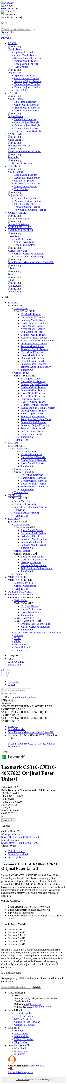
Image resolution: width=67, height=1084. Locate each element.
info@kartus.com (32, 1004)
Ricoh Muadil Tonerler (32, 355)
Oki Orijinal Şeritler (24, 204)
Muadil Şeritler (15, 171)
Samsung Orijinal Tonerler (27, 81)
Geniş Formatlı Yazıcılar (20, 163)
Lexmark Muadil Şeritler (27, 177)
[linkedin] (19, 1054)
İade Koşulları (15, 857)
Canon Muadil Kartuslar (26, 104)
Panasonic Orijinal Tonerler (35, 425)
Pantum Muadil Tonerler (33, 364)
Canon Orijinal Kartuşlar (27, 122)
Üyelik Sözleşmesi (23, 1016)
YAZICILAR (15, 134)
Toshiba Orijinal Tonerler (34, 428)
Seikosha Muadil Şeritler (33, 545)
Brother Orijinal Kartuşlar (27, 125)
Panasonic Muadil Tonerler (34, 349)
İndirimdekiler (21, 1036)
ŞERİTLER (14, 166)
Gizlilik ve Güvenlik (24, 1024)
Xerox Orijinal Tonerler (33, 396)
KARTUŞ (13, 93)
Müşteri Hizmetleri (24, 1039)
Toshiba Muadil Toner (32, 346)
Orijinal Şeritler (16, 195)
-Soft (19, 1079)
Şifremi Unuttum (27, 697)
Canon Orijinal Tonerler (26, 78)
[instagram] (20, 1051)
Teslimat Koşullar (23, 1013)
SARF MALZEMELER (20, 230)
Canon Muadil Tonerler (26, 55)
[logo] (33, 23)
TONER (12, 43)
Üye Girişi (13, 681)
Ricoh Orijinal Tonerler (33, 413)
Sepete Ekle (8, 820)
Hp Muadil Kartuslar (25, 101)
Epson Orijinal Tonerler (33, 393)
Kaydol (36, 987)
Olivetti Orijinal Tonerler (33, 422)
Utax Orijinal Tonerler (32, 434)
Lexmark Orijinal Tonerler (34, 404)
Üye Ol (5, 673)
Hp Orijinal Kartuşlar (25, 119)
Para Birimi (7, 17)
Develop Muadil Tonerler (34, 343)
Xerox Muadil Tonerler (33, 328)
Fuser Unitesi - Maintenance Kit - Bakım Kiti (31, 262)
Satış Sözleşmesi (22, 1018)
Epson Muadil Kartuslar (26, 110)
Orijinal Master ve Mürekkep (29, 253)
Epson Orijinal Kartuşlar (26, 128)
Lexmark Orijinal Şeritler (27, 207)
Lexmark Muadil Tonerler (34, 334)
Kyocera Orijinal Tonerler (34, 401)
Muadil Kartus (15, 98)
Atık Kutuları (14, 285)
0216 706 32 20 (43, 1007)
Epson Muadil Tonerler (26, 63)
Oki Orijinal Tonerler (31, 399)
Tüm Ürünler (21, 66)
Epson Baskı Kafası (24, 244)
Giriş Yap (6, 670)
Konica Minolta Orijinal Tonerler (38, 407)
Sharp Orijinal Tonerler (33, 416)
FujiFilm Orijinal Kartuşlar (28, 131)
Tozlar (11, 274)
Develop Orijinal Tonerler (34, 410)
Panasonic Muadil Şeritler (27, 183)
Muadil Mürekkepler (18, 218)
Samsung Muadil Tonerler (27, 58)
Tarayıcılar (13, 157)
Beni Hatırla (11, 697)
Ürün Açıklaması (16, 851)
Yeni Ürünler (21, 1033)
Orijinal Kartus (15, 116)
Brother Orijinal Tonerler (27, 84)
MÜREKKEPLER (17, 212)
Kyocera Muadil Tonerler (34, 337)
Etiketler (12, 268)
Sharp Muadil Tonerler (32, 358)
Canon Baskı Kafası (24, 242)
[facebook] (20, 1048)
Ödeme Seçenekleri (18, 854)
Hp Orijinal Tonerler (24, 75)
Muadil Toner (15, 49)
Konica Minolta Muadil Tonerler (37, 340)
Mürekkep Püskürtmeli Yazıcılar (24, 151)
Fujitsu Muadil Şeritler (25, 186)
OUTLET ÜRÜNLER (20, 227)
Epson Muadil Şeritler (25, 174)
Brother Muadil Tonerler (26, 61)
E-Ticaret (25, 1079)
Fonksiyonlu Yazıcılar (19, 145)
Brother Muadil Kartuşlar (27, 107)
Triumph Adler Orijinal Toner (36, 419)
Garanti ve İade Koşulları (27, 1021)
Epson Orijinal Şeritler (25, 198)
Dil (3, 14)
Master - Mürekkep (17, 250)
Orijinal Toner (15, 72)
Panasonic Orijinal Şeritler (27, 201)
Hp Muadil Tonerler (24, 52)
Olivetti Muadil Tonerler (33, 361)
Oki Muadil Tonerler (31, 331)
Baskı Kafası (14, 236)
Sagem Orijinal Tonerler (33, 431)
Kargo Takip (14, 664)
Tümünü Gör (27, 369)
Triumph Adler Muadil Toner (36, 366)
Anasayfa (19, 1030)
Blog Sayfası (20, 1042)
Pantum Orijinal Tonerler (27, 87)
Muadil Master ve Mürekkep (29, 256)
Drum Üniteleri (15, 291)
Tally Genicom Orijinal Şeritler (30, 209)
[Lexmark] (13, 759)
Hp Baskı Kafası (22, 239)
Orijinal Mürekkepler (18, 224)
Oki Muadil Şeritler (24, 180)
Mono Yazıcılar (15, 139)
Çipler (11, 280)
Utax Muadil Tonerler (32, 352)
